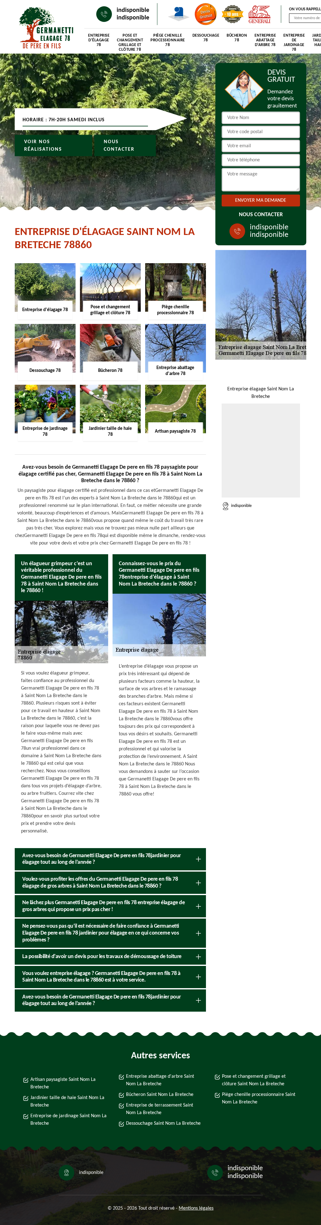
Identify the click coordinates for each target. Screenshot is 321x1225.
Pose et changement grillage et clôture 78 (130, 41)
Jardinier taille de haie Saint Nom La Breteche (67, 1101)
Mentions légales (196, 1208)
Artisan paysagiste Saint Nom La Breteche (63, 1083)
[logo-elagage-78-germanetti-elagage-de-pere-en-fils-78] (43, 28)
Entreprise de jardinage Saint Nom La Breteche (68, 1119)
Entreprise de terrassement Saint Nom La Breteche (159, 1109)
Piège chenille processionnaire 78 (167, 40)
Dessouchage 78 (205, 38)
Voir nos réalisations (43, 145)
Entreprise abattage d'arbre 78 (265, 40)
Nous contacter (119, 145)
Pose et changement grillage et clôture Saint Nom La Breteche (254, 1080)
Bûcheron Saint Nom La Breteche (159, 1094)
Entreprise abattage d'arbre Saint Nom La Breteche (160, 1080)
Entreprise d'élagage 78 (98, 40)
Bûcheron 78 (237, 38)
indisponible (133, 10)
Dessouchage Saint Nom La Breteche (163, 1123)
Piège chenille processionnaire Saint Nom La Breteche (258, 1098)
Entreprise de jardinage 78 (294, 41)
